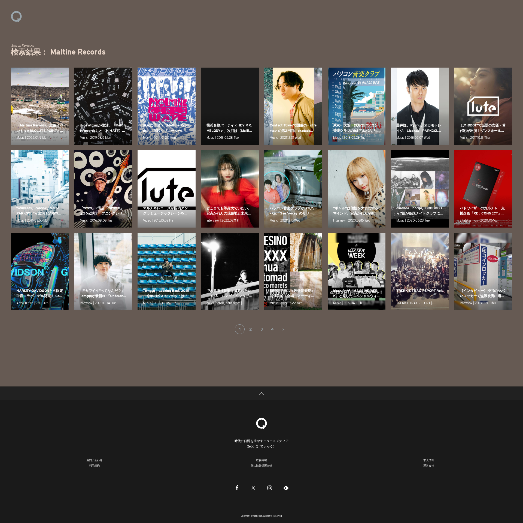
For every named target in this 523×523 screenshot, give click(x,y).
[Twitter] (253, 487)
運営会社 (428, 465)
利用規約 (94, 465)
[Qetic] (16, 16)
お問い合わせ (94, 460)
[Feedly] (286, 487)
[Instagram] (270, 487)
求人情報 (428, 460)
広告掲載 (261, 460)
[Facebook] (237, 487)
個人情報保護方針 (261, 465)
